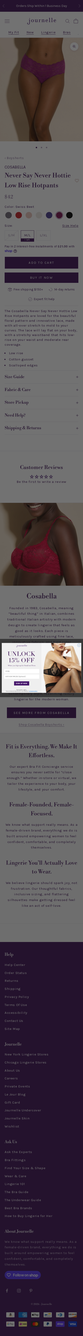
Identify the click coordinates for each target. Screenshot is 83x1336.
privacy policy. (33, 691)
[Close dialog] (78, 645)
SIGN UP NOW (21, 683)
